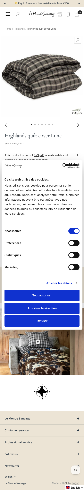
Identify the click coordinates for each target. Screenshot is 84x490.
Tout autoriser (42, 295)
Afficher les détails (59, 283)
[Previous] (6, 124)
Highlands (19, 28)
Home (8, 28)
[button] (74, 487)
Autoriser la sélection (42, 308)
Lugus (75, 483)
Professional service (18, 442)
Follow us (11, 454)
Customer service (17, 430)
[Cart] (77, 14)
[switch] (74, 243)
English (9, 476)
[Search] (17, 14)
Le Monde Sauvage (17, 418)
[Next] (78, 124)
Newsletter (12, 466)
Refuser (42, 321)
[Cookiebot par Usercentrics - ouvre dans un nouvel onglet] (62, 165)
